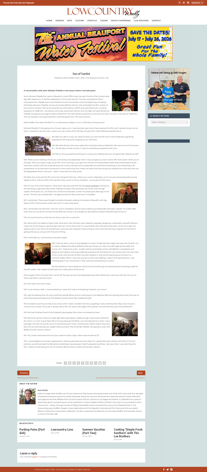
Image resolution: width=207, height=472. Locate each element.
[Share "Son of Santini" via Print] (104, 363)
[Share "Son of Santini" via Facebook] (65, 363)
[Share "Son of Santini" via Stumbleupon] (95, 363)
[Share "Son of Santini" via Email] (100, 363)
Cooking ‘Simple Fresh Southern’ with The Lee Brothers (128, 433)
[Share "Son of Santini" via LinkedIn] (87, 363)
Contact (156, 20)
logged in (35, 457)
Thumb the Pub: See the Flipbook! (18, 3)
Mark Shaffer (68, 78)
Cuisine (104, 20)
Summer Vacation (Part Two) (93, 431)
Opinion (59, 20)
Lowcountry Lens (62, 429)
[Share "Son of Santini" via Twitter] (70, 363)
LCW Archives (141, 20)
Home (49, 20)
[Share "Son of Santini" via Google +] (74, 363)
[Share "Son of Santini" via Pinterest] (83, 363)
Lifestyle (92, 20)
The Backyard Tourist (95, 78)
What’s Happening (121, 20)
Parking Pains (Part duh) (32, 431)
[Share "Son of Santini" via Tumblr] (78, 363)
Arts (69, 20)
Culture (79, 20)
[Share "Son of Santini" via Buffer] (91, 363)
